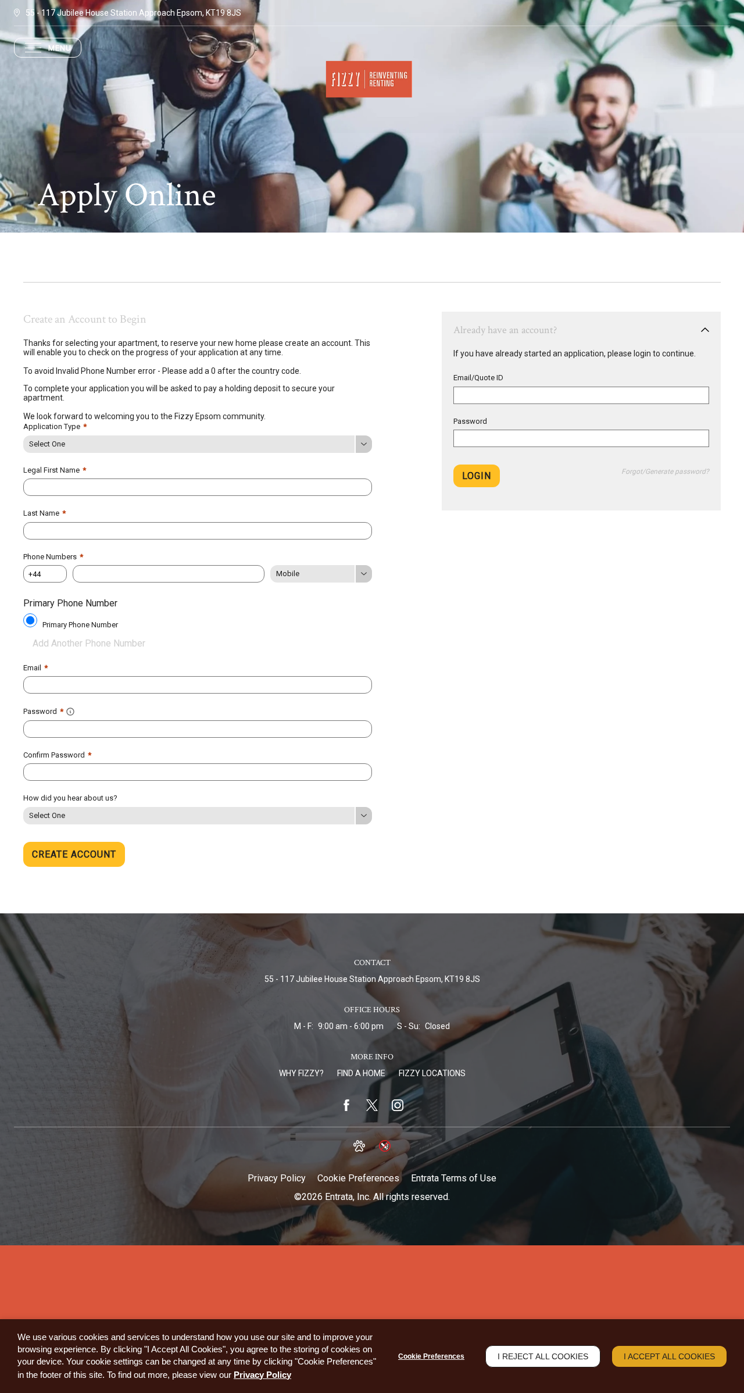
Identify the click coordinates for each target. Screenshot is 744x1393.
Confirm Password (57, 755)
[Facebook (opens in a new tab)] (346, 1105)
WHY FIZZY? (301, 1073)
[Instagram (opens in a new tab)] (398, 1105)
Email (35, 667)
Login (476, 475)
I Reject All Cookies (543, 1356)
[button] (70, 710)
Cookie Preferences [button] (358, 1178)
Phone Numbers (53, 556)
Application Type (55, 426)
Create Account (74, 854)
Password (470, 421)
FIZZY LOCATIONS (432, 1073)
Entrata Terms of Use (453, 1178)
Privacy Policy (277, 1178)
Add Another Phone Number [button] (89, 643)
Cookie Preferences (431, 1356)
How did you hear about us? (70, 798)
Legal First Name (54, 470)
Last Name (44, 513)
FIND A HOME (361, 1073)
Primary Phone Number (80, 624)
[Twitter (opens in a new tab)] (372, 1105)
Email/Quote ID (478, 377)
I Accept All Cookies (669, 1356)
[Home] (372, 80)
